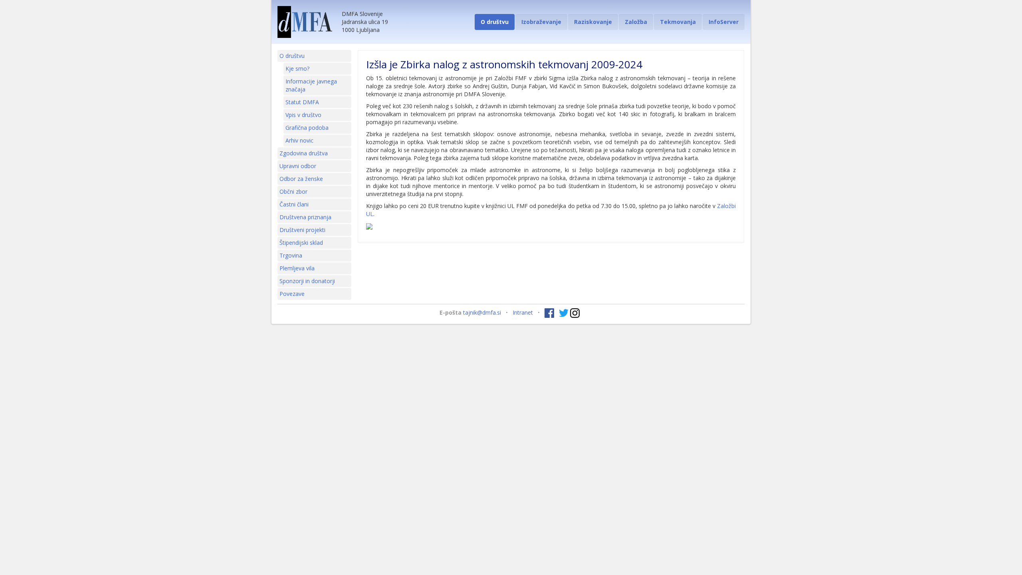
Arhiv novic (299, 140)
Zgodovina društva (303, 153)
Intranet (523, 312)
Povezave (292, 293)
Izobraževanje (541, 22)
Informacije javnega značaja (311, 85)
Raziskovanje (593, 22)
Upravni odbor (297, 166)
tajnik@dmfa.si (482, 312)
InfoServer (724, 22)
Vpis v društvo (303, 115)
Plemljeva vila (297, 268)
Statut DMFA (302, 102)
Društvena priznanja (305, 217)
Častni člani (294, 204)
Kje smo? (297, 68)
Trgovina (290, 255)
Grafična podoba (307, 127)
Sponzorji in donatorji (307, 281)
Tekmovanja (678, 22)
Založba (636, 22)
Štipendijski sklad (301, 242)
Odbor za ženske (301, 178)
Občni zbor (293, 191)
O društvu (495, 22)
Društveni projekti (302, 230)
